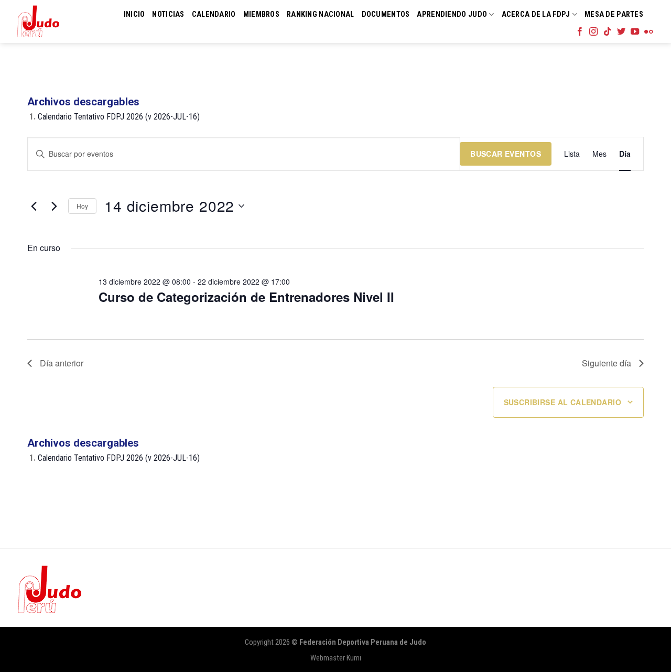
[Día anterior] (33, 206)
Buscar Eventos (505, 153)
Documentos (386, 14)
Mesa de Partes (614, 14)
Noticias (168, 14)
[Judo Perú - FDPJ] (38, 21)
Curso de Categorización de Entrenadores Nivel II (246, 297)
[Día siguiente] (54, 206)
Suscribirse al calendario (563, 402)
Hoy (82, 205)
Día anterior (61, 363)
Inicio (134, 14)
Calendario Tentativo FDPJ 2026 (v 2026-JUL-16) (119, 117)
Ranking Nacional (320, 14)
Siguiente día (606, 363)
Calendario (214, 14)
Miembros (261, 14)
